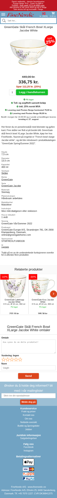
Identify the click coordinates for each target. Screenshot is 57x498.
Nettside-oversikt (28, 422)
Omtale (5, 338)
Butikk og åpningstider (28, 426)
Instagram (28, 450)
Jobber (28, 429)
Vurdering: (10, 355)
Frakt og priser (28, 411)
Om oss (28, 418)
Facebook (28, 447)
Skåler (4, 173)
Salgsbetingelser (28, 438)
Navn (4, 363)
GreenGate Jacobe (11, 185)
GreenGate (7, 179)
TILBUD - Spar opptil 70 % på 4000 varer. (28, 5)
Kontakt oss (28, 415)
